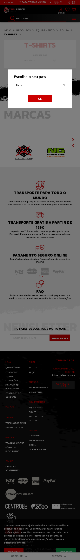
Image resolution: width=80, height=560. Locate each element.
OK (40, 98)
